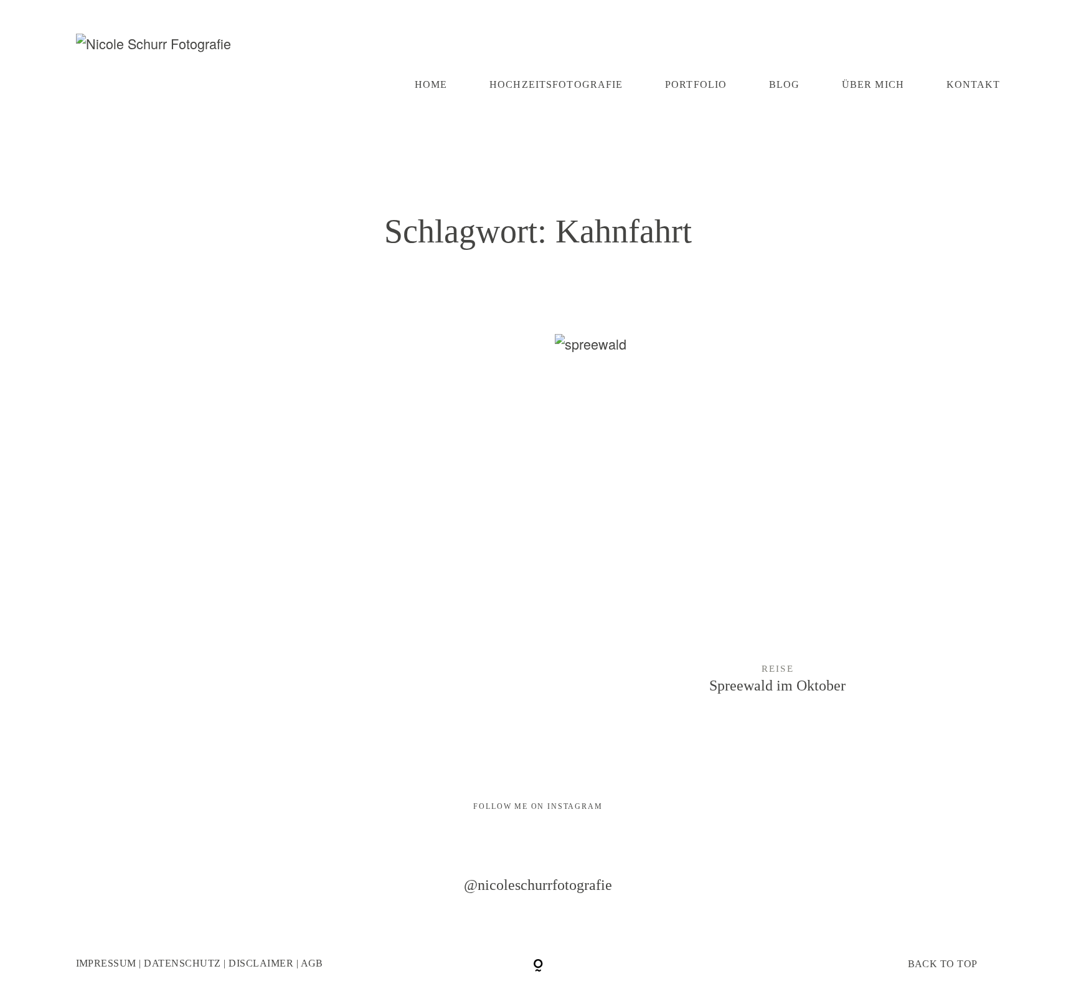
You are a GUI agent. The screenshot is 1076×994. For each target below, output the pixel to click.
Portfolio (696, 85)
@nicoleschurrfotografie (538, 885)
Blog (784, 85)
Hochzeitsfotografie (556, 85)
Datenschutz (182, 963)
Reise (778, 669)
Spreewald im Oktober (777, 530)
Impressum (106, 963)
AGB (312, 963)
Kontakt (973, 85)
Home (431, 85)
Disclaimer (261, 963)
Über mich (873, 85)
